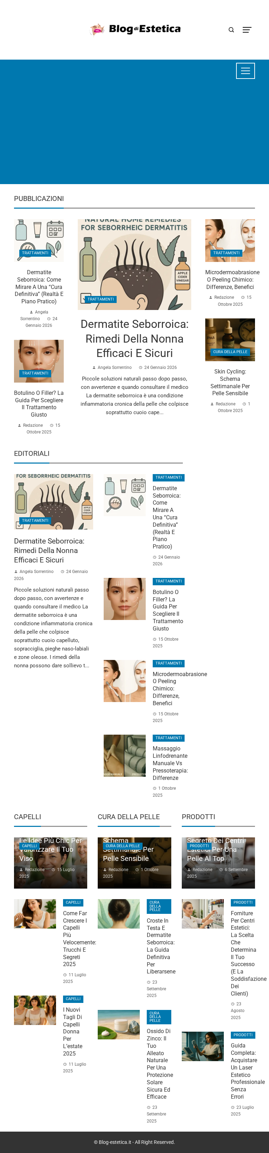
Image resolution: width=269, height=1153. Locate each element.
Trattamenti (101, 299)
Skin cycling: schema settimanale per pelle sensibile (230, 382)
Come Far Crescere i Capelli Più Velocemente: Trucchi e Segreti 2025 (79, 939)
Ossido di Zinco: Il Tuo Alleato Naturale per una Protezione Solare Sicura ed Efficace (160, 1064)
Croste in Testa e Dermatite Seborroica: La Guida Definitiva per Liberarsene (161, 946)
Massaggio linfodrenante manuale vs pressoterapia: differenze (170, 763)
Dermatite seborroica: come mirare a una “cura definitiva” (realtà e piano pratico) (39, 287)
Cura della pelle (230, 352)
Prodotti (199, 846)
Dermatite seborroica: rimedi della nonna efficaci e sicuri (135, 338)
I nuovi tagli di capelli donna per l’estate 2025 (72, 1031)
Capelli (29, 846)
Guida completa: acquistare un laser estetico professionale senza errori (248, 1071)
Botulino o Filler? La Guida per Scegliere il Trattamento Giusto (39, 404)
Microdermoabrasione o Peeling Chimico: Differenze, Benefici (232, 279)
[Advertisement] (134, 135)
